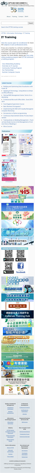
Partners (10, 454)
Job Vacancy (25, 450)
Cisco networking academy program (17, 56)
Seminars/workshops (25, 431)
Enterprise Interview (25, 436)
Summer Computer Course (11, 72)
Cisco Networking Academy (11, 64)
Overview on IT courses (10, 66)
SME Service (25, 422)
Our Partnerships (8, 70)
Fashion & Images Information (10, 436)
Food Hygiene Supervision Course (13, 104)
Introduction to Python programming (15, 113)
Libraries (25, 414)
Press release (10, 456)
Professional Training (25, 407)
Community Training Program (12, 68)
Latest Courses (6, 83)
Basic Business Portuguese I (12, 106)
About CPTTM (10, 447)
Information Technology (10, 422)
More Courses (7, 126)
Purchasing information (25, 453)
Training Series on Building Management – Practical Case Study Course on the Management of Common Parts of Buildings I (17, 122)
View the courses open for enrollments (14, 43)
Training (14, 16)
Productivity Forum (24, 434)
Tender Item (25, 457)
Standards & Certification (10, 408)
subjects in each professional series (15, 45)
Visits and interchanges (10, 450)
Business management (10, 412)
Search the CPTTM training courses (12, 27)
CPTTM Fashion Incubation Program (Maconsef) (10, 431)
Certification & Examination (24, 410)
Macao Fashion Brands (10, 440)
